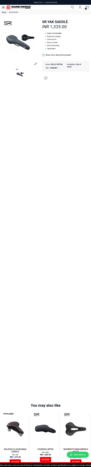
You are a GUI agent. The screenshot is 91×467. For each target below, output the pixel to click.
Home (4, 12)
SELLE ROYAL (57, 64)
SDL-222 (15, 455)
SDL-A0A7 (45, 452)
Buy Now (15, 462)
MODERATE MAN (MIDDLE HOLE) (76, 450)
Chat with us (80, 454)
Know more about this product (58, 55)
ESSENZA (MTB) (45, 449)
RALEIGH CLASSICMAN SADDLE (15, 450)
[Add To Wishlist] (46, 78)
